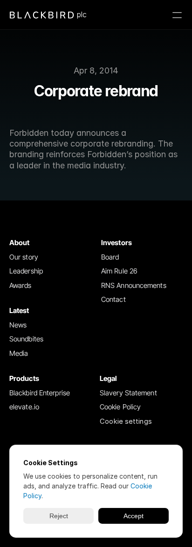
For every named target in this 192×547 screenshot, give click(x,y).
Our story (23, 257)
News (18, 324)
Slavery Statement (128, 392)
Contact (113, 299)
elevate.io (24, 406)
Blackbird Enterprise (39, 392)
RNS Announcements (133, 285)
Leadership (26, 271)
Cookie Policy (120, 406)
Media (18, 353)
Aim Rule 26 (119, 271)
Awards (20, 285)
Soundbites (26, 338)
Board (110, 257)
